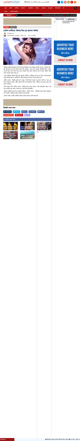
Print (27, 115)
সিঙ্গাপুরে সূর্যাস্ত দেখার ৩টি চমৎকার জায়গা (48, 15)
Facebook (8, 111)
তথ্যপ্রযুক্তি (50, 8)
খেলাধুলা (43, 8)
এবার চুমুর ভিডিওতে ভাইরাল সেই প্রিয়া (27, 127)
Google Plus (9, 115)
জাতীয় (10, 8)
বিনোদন (37, 8)
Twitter (17, 111)
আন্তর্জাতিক (30, 8)
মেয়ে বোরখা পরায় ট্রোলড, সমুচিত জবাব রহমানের (10, 135)
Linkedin (33, 111)
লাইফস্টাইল (58, 8)
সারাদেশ (23, 8)
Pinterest (19, 115)
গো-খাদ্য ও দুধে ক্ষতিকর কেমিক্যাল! (68, 15)
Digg (25, 111)
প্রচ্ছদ (5, 8)
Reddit (42, 111)
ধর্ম (63, 8)
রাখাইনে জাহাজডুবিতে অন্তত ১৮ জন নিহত (27, 136)
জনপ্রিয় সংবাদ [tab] (71, 19)
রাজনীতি (17, 8)
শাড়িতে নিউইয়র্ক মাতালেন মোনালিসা (10, 127)
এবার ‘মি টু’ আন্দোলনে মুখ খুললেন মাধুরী (42, 126)
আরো (5, 11)
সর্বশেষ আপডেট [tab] (60, 19)
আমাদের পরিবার (14, 11)
